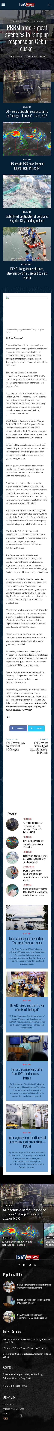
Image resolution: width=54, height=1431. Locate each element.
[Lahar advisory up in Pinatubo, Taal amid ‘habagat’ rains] (27, 917)
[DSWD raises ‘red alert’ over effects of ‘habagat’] (27, 984)
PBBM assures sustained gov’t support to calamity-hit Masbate (39, 748)
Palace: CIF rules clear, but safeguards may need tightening (33, 1301)
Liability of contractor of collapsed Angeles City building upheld (27, 218)
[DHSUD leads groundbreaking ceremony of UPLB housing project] (9, 1317)
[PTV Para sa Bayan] (27, 5)
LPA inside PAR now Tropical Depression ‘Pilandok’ (27, 166)
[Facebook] (19, 1265)
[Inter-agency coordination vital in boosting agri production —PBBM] (27, 1116)
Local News (38, 21)
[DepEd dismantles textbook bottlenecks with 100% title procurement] (9, 1287)
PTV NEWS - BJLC (17, 56)
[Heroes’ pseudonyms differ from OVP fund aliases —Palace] (27, 1048)
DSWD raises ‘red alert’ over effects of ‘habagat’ (27, 1007)
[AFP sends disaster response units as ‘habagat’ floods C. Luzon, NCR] (27, 86)
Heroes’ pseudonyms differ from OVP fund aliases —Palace (27, 1073)
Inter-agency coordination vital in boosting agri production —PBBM (27, 1142)
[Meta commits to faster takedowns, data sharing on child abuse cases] (12, 890)
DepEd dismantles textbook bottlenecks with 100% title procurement (34, 1286)
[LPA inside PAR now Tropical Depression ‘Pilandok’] (27, 139)
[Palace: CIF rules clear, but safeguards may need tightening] (9, 1302)
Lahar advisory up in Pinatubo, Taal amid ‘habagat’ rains (27, 940)
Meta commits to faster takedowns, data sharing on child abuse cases (35, 892)
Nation (26, 21)
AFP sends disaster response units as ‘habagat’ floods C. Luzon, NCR (27, 113)
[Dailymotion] (24, 1265)
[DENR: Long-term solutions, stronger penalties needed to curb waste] (27, 244)
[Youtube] (30, 1265)
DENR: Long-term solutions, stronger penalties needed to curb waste (27, 273)
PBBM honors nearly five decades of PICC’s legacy (15, 746)
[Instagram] (35, 1265)
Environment (26, 265)
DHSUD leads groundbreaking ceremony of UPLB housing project (32, 1316)
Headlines (15, 21)
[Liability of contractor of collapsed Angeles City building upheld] (27, 191)
